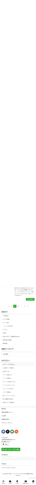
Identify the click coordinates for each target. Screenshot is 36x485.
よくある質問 (6, 319)
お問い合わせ (26, 483)
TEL (33, 483)
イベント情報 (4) (7, 378)
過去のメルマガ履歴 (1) (9, 402)
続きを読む (30, 299)
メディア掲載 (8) (7, 392)
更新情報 (5, 343)
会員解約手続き (5, 419)
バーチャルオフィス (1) (9, 385)
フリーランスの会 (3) (8, 388)
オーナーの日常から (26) (9, 381)
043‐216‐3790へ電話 (12, 449)
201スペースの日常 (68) (9, 364)
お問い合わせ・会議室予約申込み (11, 336)
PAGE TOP (33, 476)
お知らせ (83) (6, 371)
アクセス (5, 329)
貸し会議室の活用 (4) (8, 399)
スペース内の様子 (8, 326)
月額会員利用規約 (7, 340)
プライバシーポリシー (7, 423)
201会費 (3, 415)
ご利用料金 (5, 316)
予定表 (4, 333)
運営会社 (3, 408)
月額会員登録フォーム (7, 412)
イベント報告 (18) (7, 375)
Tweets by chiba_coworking (8, 467)
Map (6, 444)
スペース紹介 (6, 322)
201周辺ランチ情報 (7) (8, 368)
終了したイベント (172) (9, 395)
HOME (10, 483)
